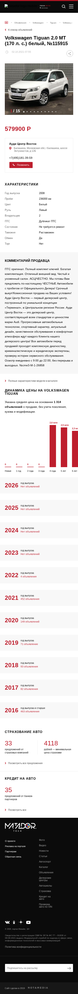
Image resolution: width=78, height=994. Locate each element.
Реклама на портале (15, 846)
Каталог (43, 867)
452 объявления (30, 599)
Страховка (45, 891)
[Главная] (6, 22)
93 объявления (29, 666)
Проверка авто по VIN (45, 905)
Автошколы (45, 886)
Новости (44, 851)
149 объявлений (30, 621)
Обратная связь (13, 856)
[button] (68, 110)
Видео (42, 845)
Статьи (43, 856)
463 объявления (30, 711)
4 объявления (29, 576)
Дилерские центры (45, 879)
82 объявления (29, 689)
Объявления (46, 872)
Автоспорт (45, 861)
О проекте (10, 841)
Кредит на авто (45, 897)
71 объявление (29, 644)
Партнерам (10, 851)
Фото (42, 840)
